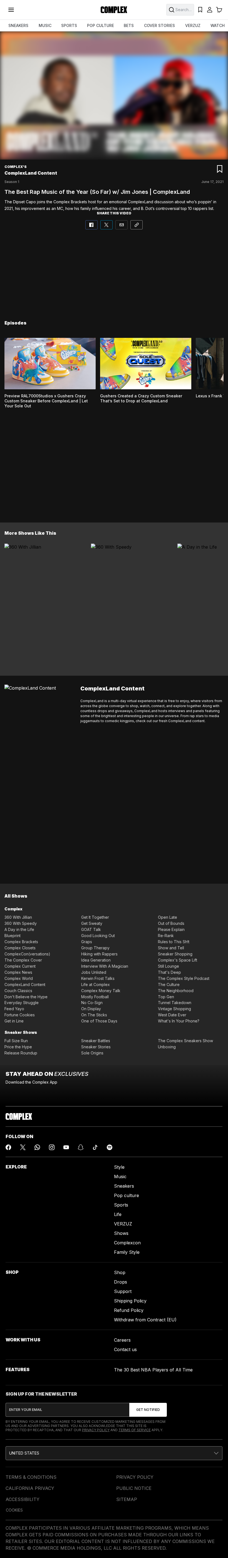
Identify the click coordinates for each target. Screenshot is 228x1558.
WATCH (217, 25)
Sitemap (126, 1499)
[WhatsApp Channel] (37, 1147)
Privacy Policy (96, 1430)
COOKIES (14, 1510)
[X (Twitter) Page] (23, 1147)
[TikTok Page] (95, 1147)
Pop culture (126, 1195)
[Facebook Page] (8, 1147)
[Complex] (114, 9)
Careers (122, 1340)
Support (123, 1291)
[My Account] (209, 9)
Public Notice (134, 1488)
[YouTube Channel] (66, 1147)
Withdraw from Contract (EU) (145, 1319)
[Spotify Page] (109, 1147)
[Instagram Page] (51, 1147)
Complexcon (127, 1242)
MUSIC (45, 25)
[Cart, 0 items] (219, 9)
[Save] (220, 169)
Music (120, 1176)
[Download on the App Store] (30, 1094)
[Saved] (200, 10)
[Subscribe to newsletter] (148, 1410)
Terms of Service (134, 1430)
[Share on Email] (121, 224)
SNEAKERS (18, 25)
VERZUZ (192, 25)
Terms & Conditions (31, 1477)
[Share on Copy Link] (136, 224)
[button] (114, 1453)
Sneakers (124, 1186)
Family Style (127, 1252)
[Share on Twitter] (106, 224)
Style (119, 1167)
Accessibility (22, 1499)
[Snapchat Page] (80, 1147)
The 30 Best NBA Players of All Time (153, 1370)
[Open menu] (11, 9)
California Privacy (30, 1488)
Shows (121, 1233)
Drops (120, 1282)
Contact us (125, 1349)
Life (118, 1214)
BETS (129, 25)
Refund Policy (128, 1310)
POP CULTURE (100, 25)
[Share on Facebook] (91, 224)
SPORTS (69, 25)
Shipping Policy (130, 1301)
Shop (119, 1272)
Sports (121, 1205)
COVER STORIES (159, 25)
